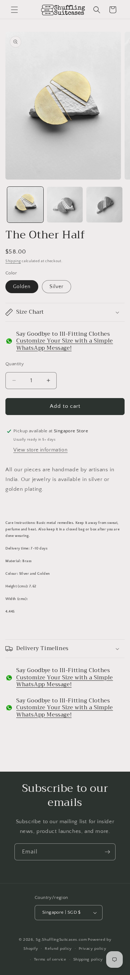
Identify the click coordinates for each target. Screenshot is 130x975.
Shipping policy (88, 959)
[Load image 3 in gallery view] (104, 205)
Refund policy (58, 949)
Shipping (13, 261)
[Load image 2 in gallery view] (65, 205)
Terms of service (50, 959)
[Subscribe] (107, 851)
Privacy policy (93, 949)
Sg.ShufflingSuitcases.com (61, 940)
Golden (22, 287)
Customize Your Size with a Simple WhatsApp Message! (64, 344)
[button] (14, 10)
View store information (40, 450)
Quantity (14, 363)
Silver (56, 287)
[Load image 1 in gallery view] (25, 205)
